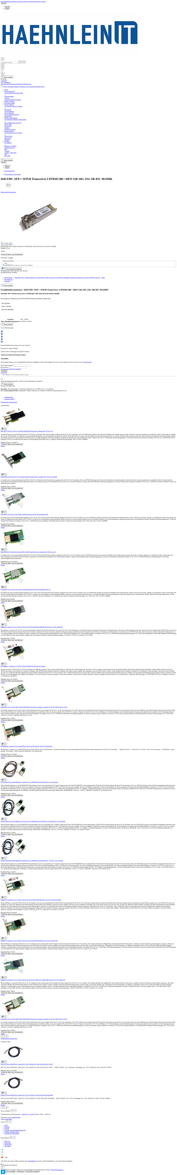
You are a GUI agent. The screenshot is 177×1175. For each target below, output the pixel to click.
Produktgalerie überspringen (9, 402)
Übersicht (4, 84)
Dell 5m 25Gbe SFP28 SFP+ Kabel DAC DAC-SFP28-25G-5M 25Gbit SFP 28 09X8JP (27, 1095)
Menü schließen (8, 77)
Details (3, 446)
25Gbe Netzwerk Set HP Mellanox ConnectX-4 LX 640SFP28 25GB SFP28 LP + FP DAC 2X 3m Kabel (32, 860)
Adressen (21, 84)
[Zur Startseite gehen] (70, 56)
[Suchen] (20, 62)
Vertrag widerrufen (6, 1119)
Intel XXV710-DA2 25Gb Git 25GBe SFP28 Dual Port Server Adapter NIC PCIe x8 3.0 (27, 431)
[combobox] (9, 63)
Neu (6, 263)
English (7, 8)
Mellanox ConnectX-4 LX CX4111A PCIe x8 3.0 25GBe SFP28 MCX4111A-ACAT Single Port (29, 940)
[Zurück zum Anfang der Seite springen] (2, 1167)
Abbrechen (4, 373)
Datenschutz (8, 1144)
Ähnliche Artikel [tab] (9, 399)
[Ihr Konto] (2, 73)
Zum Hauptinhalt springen (8, 1)
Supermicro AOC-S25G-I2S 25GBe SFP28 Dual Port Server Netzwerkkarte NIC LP (25, 589)
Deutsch (7, 6)
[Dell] (88, 185)
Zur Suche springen (22, 1)
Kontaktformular (15, 1117)
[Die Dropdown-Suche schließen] (24, 62)
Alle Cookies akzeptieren (32, 1171)
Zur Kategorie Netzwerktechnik (13, 93)
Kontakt (6, 1128)
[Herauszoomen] (2, 244)
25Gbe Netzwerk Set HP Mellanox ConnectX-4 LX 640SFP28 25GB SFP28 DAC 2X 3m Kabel (29, 782)
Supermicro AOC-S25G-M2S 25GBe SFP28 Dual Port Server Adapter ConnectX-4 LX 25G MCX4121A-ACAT (34, 707)
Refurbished (19, 265)
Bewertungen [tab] (8, 279)
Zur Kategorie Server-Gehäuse (13, 106)
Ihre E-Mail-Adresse (7, 365)
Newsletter (7, 1146)
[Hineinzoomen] (11, 244)
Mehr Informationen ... (58, 1170)
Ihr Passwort (5, 367)
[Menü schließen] (5, 95)
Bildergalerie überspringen (8, 192)
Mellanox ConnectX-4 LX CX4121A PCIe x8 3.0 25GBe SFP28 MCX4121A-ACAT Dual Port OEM (31, 900)
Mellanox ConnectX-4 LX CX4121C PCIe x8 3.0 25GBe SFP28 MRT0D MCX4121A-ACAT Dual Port (32, 627)
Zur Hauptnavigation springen (37, 1)
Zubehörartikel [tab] (8, 397)
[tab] (54, 277)
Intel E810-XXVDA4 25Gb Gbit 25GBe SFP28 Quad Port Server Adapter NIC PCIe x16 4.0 (28, 552)
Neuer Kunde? (87, 362)
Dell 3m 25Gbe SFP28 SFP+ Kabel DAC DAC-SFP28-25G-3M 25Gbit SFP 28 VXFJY (27, 1064)
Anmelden (4, 81)
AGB (6, 1125)
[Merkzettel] (2, 71)
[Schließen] (1, 242)
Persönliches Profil (12, 84)
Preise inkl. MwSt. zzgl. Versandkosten (11, 254)
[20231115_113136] (37, 217)
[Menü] (2, 59)
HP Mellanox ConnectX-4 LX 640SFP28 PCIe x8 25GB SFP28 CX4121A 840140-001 (26, 746)
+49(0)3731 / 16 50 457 (28, 1114)
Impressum (7, 1143)
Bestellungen (27, 84)
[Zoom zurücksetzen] (6, 244)
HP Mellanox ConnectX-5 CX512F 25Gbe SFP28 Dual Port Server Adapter (23, 666)
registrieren (7, 82)
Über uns (7, 1141)
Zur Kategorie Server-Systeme (13, 133)
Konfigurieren (20, 1171)
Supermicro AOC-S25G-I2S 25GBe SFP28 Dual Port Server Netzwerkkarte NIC (24, 514)
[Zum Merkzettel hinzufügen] (4, 428)
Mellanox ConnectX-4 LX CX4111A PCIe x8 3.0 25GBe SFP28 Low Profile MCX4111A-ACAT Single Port (33, 980)
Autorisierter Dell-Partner (11, 1133)
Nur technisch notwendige (8, 1171)
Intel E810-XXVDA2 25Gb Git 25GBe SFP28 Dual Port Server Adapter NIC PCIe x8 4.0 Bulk (29, 477)
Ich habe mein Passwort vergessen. (11, 369)
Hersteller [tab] (7, 281)
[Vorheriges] (2, 1036)
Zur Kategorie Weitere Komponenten (15, 119)
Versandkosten (32, 1161)
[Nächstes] (6, 1036)
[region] (88, 220)
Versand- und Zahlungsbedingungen (15, 1130)
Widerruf (7, 1127)
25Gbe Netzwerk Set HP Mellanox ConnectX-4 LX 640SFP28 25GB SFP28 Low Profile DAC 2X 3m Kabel (33, 821)
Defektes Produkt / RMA (11, 1132)
